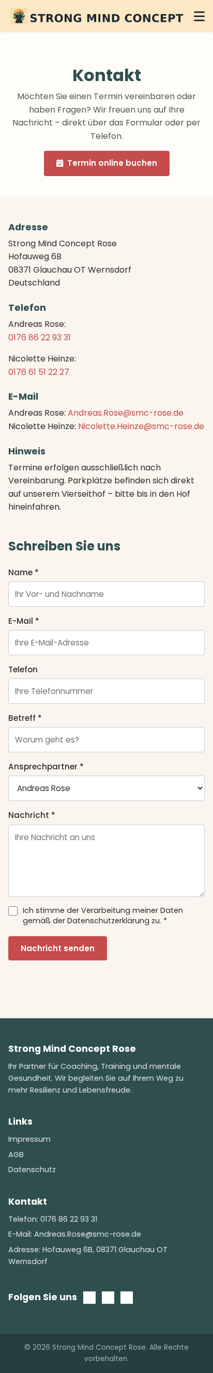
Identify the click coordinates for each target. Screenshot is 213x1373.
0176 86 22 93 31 (39, 337)
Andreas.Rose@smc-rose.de (126, 413)
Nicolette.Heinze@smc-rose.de (141, 426)
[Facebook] (108, 1300)
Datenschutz (32, 1169)
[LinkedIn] (89, 1300)
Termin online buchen (110, 162)
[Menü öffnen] (199, 16)
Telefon (23, 669)
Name (23, 572)
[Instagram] (126, 1300)
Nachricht (31, 815)
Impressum (29, 1139)
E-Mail (23, 621)
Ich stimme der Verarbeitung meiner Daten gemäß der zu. (103, 915)
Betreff (25, 718)
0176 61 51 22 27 (38, 372)
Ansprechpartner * (46, 766)
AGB (16, 1154)
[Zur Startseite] (97, 16)
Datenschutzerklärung (108, 921)
